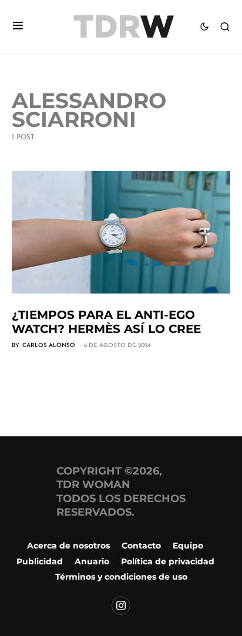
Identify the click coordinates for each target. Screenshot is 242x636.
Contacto (141, 545)
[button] (18, 27)
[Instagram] (121, 605)
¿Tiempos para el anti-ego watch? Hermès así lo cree (106, 322)
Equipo (188, 545)
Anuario (92, 561)
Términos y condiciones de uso (121, 576)
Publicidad (39, 561)
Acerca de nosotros (68, 545)
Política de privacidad (167, 561)
